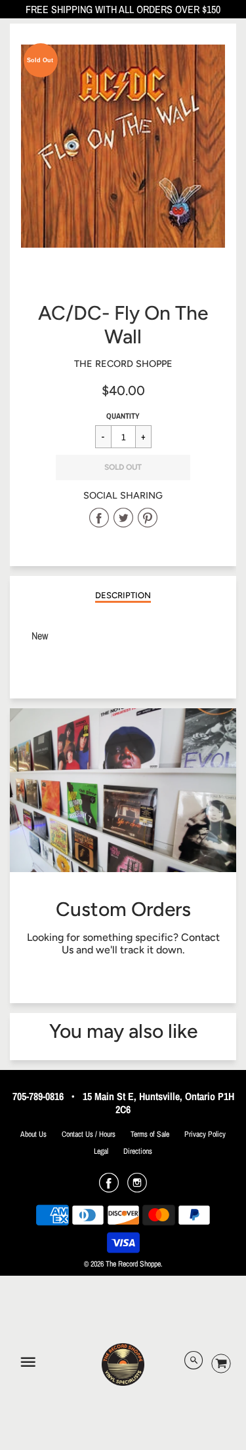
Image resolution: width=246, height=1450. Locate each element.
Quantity (123, 416)
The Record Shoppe (123, 364)
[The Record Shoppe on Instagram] (137, 1187)
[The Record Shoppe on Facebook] (109, 1187)
